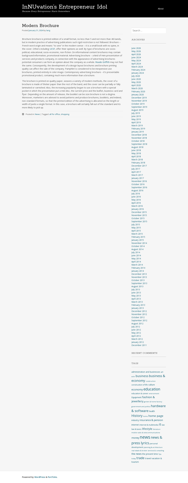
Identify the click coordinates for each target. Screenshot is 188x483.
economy (137, 389)
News (37, 114)
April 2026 (136, 54)
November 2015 (139, 215)
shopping (65, 114)
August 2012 (137, 323)
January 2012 (137, 342)
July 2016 (135, 193)
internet (135, 424)
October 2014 (138, 246)
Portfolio (52, 477)
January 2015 (137, 240)
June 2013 (136, 292)
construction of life (139, 385)
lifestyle (147, 429)
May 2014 (136, 258)
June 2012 (136, 329)
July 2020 (135, 76)
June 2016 (136, 196)
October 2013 (138, 280)
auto (133, 376)
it (160, 424)
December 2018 (139, 134)
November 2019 (139, 100)
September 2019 (139, 106)
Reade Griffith (102, 62)
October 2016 (138, 184)
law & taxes (136, 429)
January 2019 (137, 131)
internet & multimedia (148, 425)
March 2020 (137, 88)
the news (136, 453)
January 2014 (137, 270)
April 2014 (136, 261)
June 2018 (136, 150)
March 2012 (137, 339)
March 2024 (137, 66)
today (133, 459)
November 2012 (139, 314)
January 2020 (137, 94)
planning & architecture (153, 447)
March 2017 (137, 175)
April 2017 (136, 171)
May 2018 (136, 153)
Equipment (136, 397)
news (145, 437)
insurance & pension (151, 420)
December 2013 (139, 274)
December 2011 (139, 345)
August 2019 (137, 110)
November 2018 (139, 137)
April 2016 (136, 202)
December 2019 (139, 97)
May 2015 (136, 227)
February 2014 (138, 267)
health (152, 411)
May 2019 (136, 119)
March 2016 (137, 206)
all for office (54, 114)
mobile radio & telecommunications (145, 433)
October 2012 (138, 317)
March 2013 (137, 301)
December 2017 (139, 165)
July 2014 (135, 252)
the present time (150, 453)
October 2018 (138, 141)
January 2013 (137, 308)
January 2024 (137, 72)
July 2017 (135, 168)
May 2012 (136, 332)
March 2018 (137, 159)
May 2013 (136, 295)
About (161, 8)
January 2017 (137, 178)
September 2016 (139, 187)
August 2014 (137, 249)
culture (151, 384)
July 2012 (135, 326)
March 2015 (137, 233)
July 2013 (135, 289)
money (135, 437)
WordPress (39, 477)
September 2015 (139, 221)
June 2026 (136, 48)
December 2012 (139, 311)
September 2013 (139, 283)
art (162, 372)
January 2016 (137, 209)
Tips (159, 454)
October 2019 (138, 103)
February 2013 (138, 305)
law (163, 425)
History (136, 415)
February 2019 (138, 128)
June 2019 (136, 116)
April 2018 (136, 156)
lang (48, 30)
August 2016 (137, 190)
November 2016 (139, 181)
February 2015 (138, 236)
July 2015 (135, 224)
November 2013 (139, 277)
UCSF (52, 48)
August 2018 (137, 147)
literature (156, 429)
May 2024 (136, 60)
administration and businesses (145, 371)
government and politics (140, 406)
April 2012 (136, 335)
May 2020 (136, 82)
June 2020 (136, 79)
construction (151, 381)
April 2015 (136, 230)
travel (148, 458)
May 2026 (136, 51)
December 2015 (139, 212)
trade (140, 458)
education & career (139, 393)
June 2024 (136, 57)
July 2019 (135, 113)
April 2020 (136, 85)
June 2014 (136, 255)
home (145, 416)
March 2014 (137, 264)
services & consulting (156, 451)
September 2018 (139, 144)
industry (135, 420)
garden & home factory (153, 402)
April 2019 (136, 122)
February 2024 (138, 69)
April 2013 (136, 298)
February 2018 (138, 162)
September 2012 (139, 320)
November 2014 (139, 243)
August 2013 (137, 286)
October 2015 (138, 218)
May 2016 (136, 199)
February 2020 (138, 91)
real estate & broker (139, 451)
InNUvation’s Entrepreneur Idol (64, 7)
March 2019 (137, 125)
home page (155, 416)
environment (154, 394)
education (151, 388)
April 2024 (136, 63)
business (142, 376)
